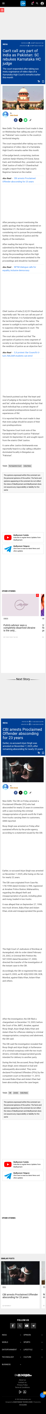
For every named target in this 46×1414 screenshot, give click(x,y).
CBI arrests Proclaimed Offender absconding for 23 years (22, 733)
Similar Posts (7, 1258)
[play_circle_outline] (20, 605)
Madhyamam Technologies (23, 1402)
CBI (10, 1093)
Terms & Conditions (22, 1387)
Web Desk (14, 115)
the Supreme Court (15, 466)
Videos (5, 618)
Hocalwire (23, 1405)
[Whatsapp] (25, 120)
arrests (15, 1093)
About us (22, 1380)
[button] (3, 3)
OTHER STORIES (8, 591)
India (5, 44)
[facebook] (16, 120)
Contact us (22, 1382)
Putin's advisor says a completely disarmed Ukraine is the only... (19, 628)
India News (27, 466)
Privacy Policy (22, 1385)
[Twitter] (21, 120)
